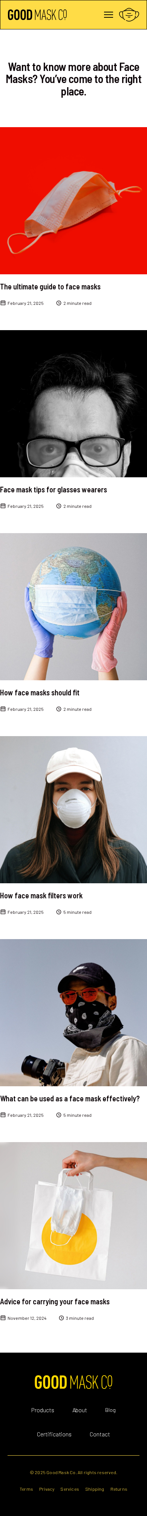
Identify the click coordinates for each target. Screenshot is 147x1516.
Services (69, 1488)
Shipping (94, 1488)
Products (42, 1410)
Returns (118, 1488)
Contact (100, 1434)
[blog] (73, 200)
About (79, 1410)
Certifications (54, 1434)
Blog (110, 1410)
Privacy (46, 1488)
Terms (26, 1488)
